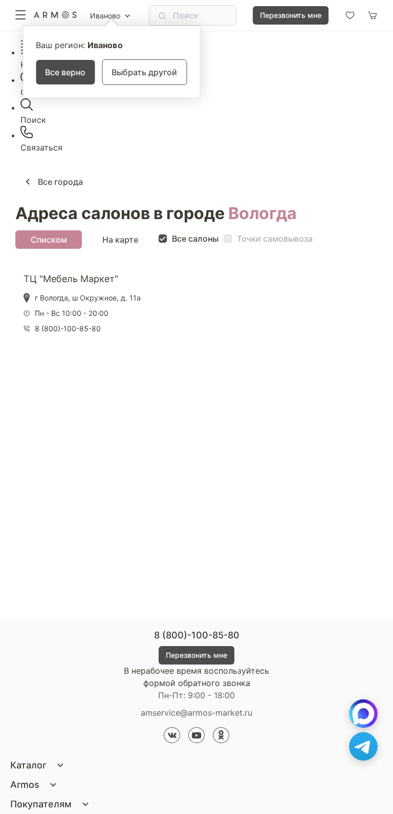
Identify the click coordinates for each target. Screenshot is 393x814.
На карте (120, 239)
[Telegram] (363, 746)
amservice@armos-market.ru (196, 713)
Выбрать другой (144, 72)
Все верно (65, 72)
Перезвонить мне (290, 15)
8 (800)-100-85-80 (196, 635)
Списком (49, 239)
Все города (59, 182)
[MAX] (363, 713)
